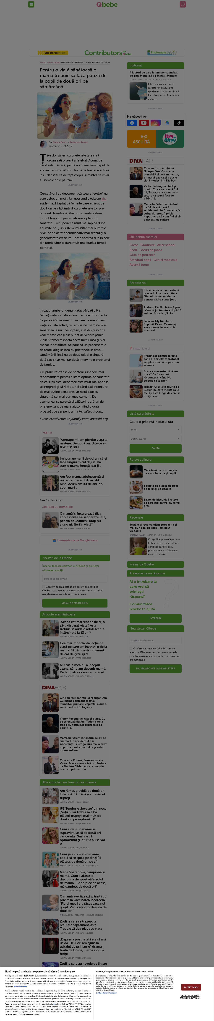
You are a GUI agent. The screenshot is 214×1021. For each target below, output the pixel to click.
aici (54, 1004)
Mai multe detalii (20, 987)
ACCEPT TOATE (191, 987)
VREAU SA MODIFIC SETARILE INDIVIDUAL (190, 997)
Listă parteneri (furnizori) (106, 993)
